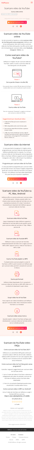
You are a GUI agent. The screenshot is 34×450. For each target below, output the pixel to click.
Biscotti (11, 439)
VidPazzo (9, 429)
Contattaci (20, 434)
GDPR (23, 439)
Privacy (14, 437)
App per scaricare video (17, 22)
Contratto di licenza (23, 437)
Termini (27, 18)
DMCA (17, 439)
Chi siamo (13, 434)
